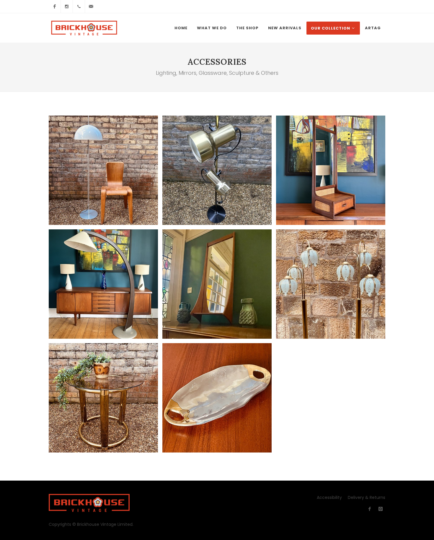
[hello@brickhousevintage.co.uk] (91, 6)
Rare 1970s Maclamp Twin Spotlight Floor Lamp (217, 170)
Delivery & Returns (366, 497)
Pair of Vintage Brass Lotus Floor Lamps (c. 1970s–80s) (331, 284)
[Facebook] (55, 6)
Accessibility (329, 497)
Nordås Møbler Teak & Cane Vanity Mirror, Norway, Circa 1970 (330, 170)
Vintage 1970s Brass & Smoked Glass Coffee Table (103, 397)
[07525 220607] (79, 6)
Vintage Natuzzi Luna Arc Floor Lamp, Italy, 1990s (103, 284)
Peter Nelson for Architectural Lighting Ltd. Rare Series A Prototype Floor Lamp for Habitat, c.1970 (103, 170)
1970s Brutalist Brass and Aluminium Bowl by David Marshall (217, 397)
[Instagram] (67, 6)
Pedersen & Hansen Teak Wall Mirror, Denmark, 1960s (217, 284)
